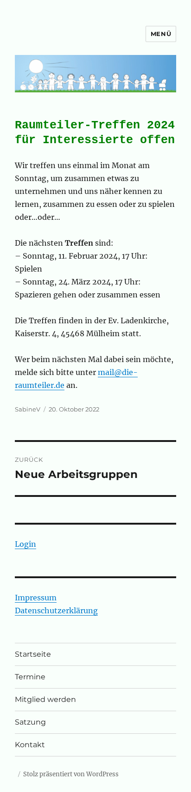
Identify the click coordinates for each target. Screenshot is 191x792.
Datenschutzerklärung (56, 610)
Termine (30, 676)
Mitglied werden (45, 699)
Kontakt (30, 744)
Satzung (30, 722)
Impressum (36, 597)
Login (25, 544)
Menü (161, 33)
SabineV (27, 409)
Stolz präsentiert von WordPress (71, 774)
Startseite (33, 654)
